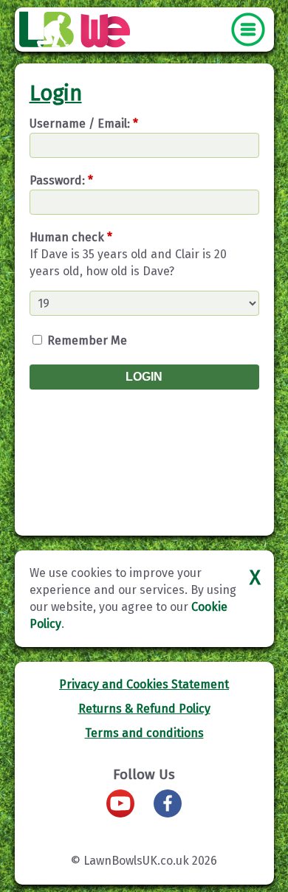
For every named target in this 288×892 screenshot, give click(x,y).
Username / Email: (84, 124)
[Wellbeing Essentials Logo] (106, 30)
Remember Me (85, 340)
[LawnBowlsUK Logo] (46, 30)
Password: (61, 180)
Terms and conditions (144, 733)
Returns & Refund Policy (144, 709)
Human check (71, 237)
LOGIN (144, 376)
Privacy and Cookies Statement (144, 684)
